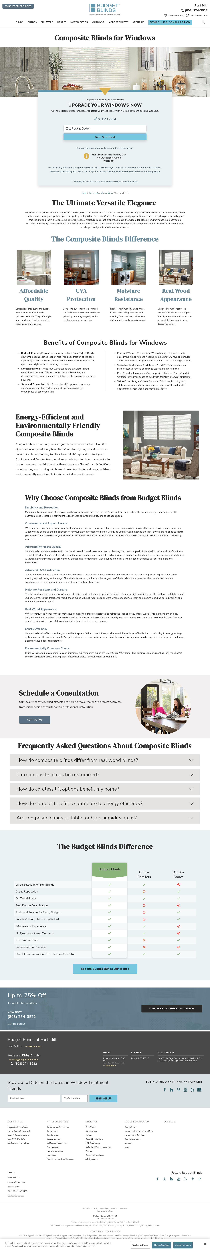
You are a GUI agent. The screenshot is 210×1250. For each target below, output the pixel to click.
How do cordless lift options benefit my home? (67, 789)
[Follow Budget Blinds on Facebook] (165, 1089)
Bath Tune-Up (52, 1135)
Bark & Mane (52, 1131)
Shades (32, 22)
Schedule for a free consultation (171, 1008)
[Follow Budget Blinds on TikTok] (199, 1179)
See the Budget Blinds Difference (105, 969)
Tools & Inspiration (137, 1121)
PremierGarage (53, 1147)
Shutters (47, 22)
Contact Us (34, 719)
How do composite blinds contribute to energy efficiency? (79, 803)
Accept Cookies (183, 1245)
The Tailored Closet (55, 1151)
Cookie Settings (140, 1245)
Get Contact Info (197, 15)
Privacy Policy (153, 171)
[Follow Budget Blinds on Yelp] (192, 1089)
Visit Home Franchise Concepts (60, 1159)
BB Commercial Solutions (58, 1127)
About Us (138, 22)
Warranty (89, 1151)
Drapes (61, 22)
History (88, 1135)
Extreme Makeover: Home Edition (139, 1131)
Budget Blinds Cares (94, 1139)
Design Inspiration (133, 1139)
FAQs (127, 1147)
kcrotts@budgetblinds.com (23, 1059)
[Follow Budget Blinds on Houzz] (171, 1089)
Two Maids (51, 1155)
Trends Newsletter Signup (136, 1135)
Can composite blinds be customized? (57, 774)
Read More (111, 1065)
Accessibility (13, 1186)
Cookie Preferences (16, 1196)
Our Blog (169, 1121)
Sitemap (11, 1172)
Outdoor (98, 22)
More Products (118, 22)
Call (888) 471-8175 (16, 1139)
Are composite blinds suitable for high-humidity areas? (76, 817)
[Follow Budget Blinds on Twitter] (185, 1179)
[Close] (205, 1244)
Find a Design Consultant (19, 1131)
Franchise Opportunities (18, 6)
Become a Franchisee (94, 1155)
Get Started (105, 137)
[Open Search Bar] (203, 22)
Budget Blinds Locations (18, 1135)
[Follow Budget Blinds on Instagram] (164, 1179)
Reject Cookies (161, 1245)
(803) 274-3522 (196, 10)
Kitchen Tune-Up (54, 1139)
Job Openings (91, 1159)
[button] (173, 15)
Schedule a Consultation (170, 22)
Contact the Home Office (18, 1143)
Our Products (94, 193)
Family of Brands (57, 1121)
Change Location (32, 1046)
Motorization (79, 22)
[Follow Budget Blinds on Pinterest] (178, 1089)
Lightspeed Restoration (57, 1143)
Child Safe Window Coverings (98, 1147)
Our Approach (91, 1131)
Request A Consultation (18, 1127)
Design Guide (130, 1127)
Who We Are (90, 1127)
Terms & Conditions (16, 1182)
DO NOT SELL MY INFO (17, 1191)
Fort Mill (201, 5)
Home (84, 193)
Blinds (19, 22)
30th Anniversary (92, 1143)
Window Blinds (107, 193)
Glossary (129, 1143)
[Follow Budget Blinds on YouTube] (185, 1089)
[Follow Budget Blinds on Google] (199, 1089)
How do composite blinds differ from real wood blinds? (77, 760)
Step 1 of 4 (107, 119)
